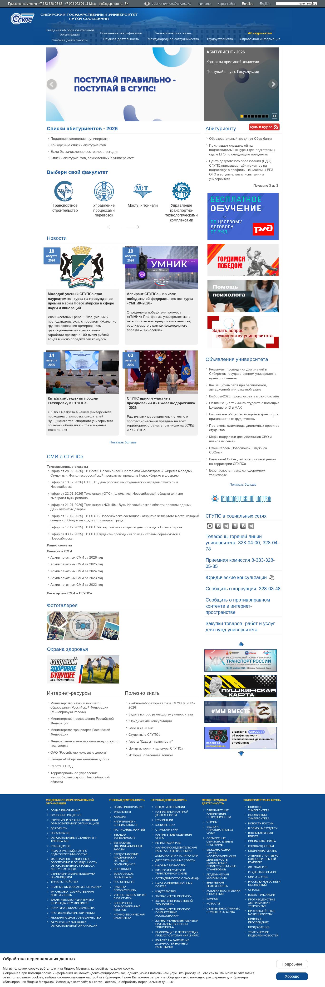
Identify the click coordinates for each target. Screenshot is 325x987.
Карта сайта (226, 3)
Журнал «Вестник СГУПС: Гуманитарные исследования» (173, 912)
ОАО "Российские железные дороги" (78, 752)
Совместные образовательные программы (220, 841)
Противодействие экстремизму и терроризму (261, 903)
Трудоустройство (220, 39)
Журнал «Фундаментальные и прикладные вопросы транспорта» (176, 924)
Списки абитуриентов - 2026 (82, 128)
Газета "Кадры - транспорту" (150, 741)
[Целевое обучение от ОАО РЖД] (243, 239)
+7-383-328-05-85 (50, 3)
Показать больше (123, 442)
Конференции (165, 824)
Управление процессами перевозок (104, 210)
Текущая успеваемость (124, 836)
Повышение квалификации (121, 33)
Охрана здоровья (67, 649)
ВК (126, 3)
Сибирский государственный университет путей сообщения (88, 17)
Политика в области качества (72, 907)
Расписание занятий (129, 829)
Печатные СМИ (59, 551)
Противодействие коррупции (73, 912)
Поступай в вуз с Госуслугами (233, 72)
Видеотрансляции (261, 894)
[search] (296, 3)
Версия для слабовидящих (171, 3)
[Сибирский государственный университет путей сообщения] (22, 19)
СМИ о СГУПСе (65, 456)
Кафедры (120, 816)
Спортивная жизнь (262, 850)
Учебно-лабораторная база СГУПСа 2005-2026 (161, 705)
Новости (57, 238)
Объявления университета (237, 359)
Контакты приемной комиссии (233, 62)
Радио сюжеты (59, 545)
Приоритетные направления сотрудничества (219, 813)
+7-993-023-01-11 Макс (80, 3)
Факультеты (122, 811)
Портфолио (122, 869)
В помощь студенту (262, 828)
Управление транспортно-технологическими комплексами (181, 212)
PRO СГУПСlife (124, 881)
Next (132, 227)
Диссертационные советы (175, 860)
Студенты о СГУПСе (144, 734)
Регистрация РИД (167, 842)
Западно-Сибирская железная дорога (79, 759)
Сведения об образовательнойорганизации (70, 32)
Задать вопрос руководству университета (160, 714)
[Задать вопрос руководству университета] (243, 347)
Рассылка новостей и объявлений (264, 883)
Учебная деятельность (70, 40)
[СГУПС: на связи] (251, 526)
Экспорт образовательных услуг (220, 830)
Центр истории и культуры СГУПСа (155, 748)
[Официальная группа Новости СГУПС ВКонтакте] (218, 526)
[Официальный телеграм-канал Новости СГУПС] (226, 526)
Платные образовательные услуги (76, 886)
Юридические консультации (150, 721)
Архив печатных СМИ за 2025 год (76, 564)
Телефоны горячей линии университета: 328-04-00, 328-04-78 (242, 542)
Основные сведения (66, 815)
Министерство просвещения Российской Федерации (82, 721)
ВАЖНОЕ (212, 898)
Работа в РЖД (61, 766)
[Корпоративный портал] (243, 498)
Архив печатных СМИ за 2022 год (76, 584)
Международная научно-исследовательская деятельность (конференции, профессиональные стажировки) (221, 859)
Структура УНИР (166, 829)
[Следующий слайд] (273, 84)
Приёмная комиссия (22, 3)
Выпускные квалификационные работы (128, 846)
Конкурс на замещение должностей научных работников (172, 943)
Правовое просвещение (258, 921)
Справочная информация (260, 39)
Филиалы (204, 3)
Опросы (254, 889)
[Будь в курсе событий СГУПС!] (264, 127)
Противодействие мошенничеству (261, 913)
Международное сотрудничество (173, 39)
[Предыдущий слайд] (52, 84)
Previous (113, 227)
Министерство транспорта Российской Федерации (80, 732)
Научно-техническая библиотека (129, 916)
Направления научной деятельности (171, 813)
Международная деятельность (214, 802)
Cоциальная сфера (262, 841)
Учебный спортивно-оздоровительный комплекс (264, 859)
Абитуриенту (221, 128)
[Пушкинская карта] (240, 698)
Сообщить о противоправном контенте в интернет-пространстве (238, 606)
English (265, 3)
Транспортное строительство (65, 207)
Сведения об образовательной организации (70, 802)
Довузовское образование (123, 875)
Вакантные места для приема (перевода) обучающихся (72, 901)
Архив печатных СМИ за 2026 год (76, 557)
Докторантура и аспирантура (176, 855)
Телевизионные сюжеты (67, 466)
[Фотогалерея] (83, 626)
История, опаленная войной (150, 755)
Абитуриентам (260, 33)
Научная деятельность (121, 39)
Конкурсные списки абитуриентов (78, 145)
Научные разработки (170, 865)
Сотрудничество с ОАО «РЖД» (177, 878)
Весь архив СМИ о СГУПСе (69, 593)
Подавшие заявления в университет (80, 139)
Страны (212, 821)
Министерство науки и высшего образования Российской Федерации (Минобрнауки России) (79, 707)
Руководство (60, 846)
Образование (60, 833)
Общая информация (65, 810)
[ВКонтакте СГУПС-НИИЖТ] (235, 526)
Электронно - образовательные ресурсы (127, 906)
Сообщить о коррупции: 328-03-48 (243, 588)
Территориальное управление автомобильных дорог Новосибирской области (80, 777)
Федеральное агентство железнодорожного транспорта (84, 743)
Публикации (164, 820)
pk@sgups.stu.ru (110, 3)
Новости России (261, 823)
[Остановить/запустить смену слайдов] (274, 116)
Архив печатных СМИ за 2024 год (76, 571)
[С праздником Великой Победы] (243, 275)
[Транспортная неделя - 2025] (240, 673)
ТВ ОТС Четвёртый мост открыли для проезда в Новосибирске (133, 527)
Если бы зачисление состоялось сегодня (84, 151)
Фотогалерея (62, 605)
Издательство (165, 891)
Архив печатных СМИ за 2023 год (76, 578)
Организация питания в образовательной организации (74, 924)
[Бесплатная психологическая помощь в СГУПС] (243, 311)
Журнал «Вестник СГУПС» (173, 896)
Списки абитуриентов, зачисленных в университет (92, 158)
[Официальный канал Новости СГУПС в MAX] (210, 526)
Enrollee (247, 3)
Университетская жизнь (173, 33)
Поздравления (258, 927)
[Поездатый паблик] (243, 526)
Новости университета (258, 809)
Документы (59, 828)
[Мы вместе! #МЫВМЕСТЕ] (240, 724)
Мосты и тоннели (143, 205)
